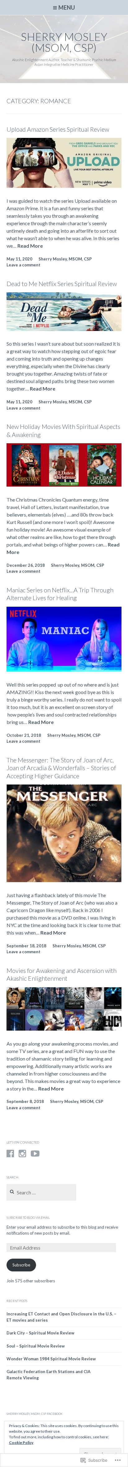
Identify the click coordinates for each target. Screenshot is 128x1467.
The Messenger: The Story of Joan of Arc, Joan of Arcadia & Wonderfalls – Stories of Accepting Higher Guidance (61, 768)
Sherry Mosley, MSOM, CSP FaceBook (35, 1414)
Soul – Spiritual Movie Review (36, 1345)
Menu (66, 7)
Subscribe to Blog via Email (28, 1217)
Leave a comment (23, 264)
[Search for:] (41, 1192)
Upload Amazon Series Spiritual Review (58, 129)
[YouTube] (35, 1153)
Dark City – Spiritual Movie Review (40, 1332)
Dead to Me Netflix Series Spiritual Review (62, 283)
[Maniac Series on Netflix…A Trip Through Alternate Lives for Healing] (64, 670)
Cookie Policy (21, 1442)
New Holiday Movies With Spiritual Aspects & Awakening (63, 430)
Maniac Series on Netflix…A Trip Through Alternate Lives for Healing (60, 593)
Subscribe (21, 1264)
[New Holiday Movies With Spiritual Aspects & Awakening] (64, 485)
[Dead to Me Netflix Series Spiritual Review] (64, 329)
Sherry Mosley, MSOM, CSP (65, 258)
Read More (30, 246)
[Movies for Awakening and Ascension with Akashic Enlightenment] (64, 1029)
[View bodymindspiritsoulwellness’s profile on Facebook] (10, 1153)
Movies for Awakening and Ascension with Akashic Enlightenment (62, 974)
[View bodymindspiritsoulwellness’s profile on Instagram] (22, 1153)
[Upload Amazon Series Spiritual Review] (64, 186)
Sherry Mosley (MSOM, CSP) (64, 42)
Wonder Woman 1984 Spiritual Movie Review (51, 1358)
